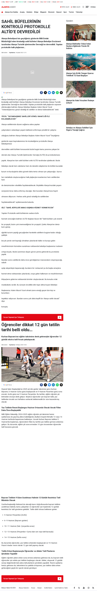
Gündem (29, 12)
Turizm (71, 12)
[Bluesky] (49, 92)
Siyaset (59, 12)
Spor (65, 12)
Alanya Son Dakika (11, 12)
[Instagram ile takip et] (88, 588)
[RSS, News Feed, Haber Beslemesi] (93, 588)
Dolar (30, 1)
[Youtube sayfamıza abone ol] (83, 588)
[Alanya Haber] (8, 7)
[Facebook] (41, 92)
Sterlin (54, 1)
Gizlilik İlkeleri (48, 588)
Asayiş (22, 12)
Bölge (36, 12)
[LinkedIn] (53, 92)
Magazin (43, 12)
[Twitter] (45, 92)
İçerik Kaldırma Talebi (61, 588)
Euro (42, 1)
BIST (17, 1)
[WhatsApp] (57, 92)
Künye (33, 588)
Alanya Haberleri (24, 588)
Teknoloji (79, 12)
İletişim (39, 588)
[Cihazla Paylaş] (61, 92)
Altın (4, 1)
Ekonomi (51, 12)
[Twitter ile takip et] (79, 588)
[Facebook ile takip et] (74, 588)
